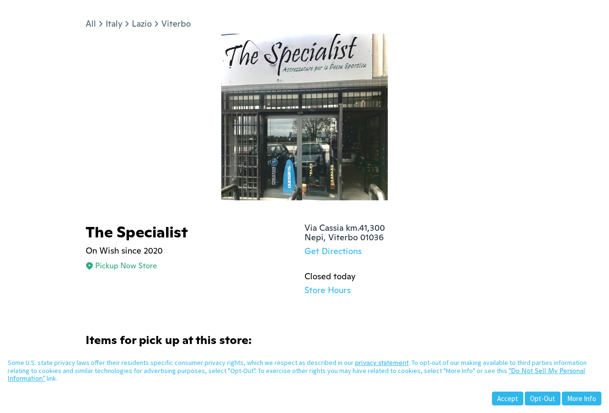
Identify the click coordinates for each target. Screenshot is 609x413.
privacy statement (382, 362)
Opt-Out (542, 398)
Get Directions (333, 251)
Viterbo (176, 23)
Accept (507, 398)
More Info (581, 398)
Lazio (142, 23)
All (91, 23)
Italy (114, 23)
